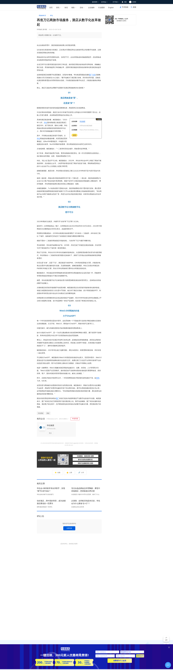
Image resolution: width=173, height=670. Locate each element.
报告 (73, 7)
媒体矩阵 (94, 2)
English (111, 7)
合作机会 (103, 2)
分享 (81, 472)
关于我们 (115, 2)
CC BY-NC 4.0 (69, 445)
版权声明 (76, 443)
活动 (81, 7)
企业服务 (91, 7)
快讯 (66, 7)
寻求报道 (125, 7)
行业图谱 (101, 7)
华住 (45, 122)
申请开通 (75, 418)
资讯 (57, 7)
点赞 (69, 472)
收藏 (57, 472)
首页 (51, 7)
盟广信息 (92, 75)
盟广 (57, 398)
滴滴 (97, 378)
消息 (125, 2)
